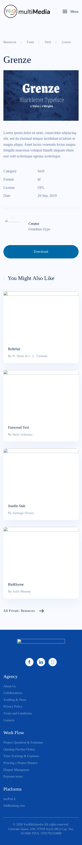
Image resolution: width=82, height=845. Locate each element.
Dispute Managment (16, 770)
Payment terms (13, 776)
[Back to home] (28, 11)
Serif (41, 171)
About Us (9, 686)
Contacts (8, 720)
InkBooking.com (14, 805)
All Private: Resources (19, 611)
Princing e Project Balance (20, 763)
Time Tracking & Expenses (21, 756)
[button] (71, 11)
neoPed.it (9, 799)
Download (41, 251)
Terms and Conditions (17, 713)
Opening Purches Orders (19, 749)
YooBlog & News (14, 700)
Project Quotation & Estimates (23, 742)
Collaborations (12, 693)
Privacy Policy (12, 706)
